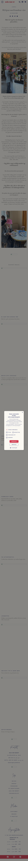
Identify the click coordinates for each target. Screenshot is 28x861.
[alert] (14, 430)
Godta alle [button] (14, 441)
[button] (14, 447)
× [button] (22, 412)
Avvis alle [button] (14, 444)
